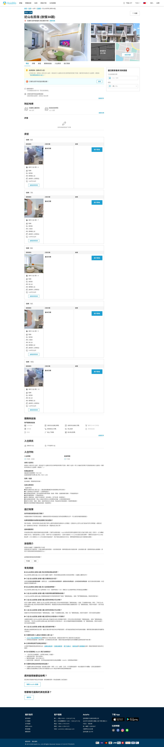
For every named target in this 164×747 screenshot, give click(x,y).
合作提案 (27, 724)
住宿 (35, 3)
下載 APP (129, 3)
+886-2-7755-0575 (63, 724)
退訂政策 (67, 63)
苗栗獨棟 (82, 646)
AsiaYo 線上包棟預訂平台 (34, 638)
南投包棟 (75, 646)
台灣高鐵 (53, 3)
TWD (137, 3)
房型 (39, 63)
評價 (33, 63)
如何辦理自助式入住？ (37, 75)
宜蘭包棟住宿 (48, 646)
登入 (151, 3)
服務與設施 (48, 63)
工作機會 (27, 721)
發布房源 (27, 718)
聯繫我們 (27, 732)
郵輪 (20, 3)
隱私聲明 (34, 741)
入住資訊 (58, 63)
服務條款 (27, 741)
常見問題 (27, 729)
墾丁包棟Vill (67, 646)
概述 (27, 63)
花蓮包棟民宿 (58, 646)
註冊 (157, 3)
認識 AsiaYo (28, 726)
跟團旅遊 (28, 3)
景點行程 (43, 3)
